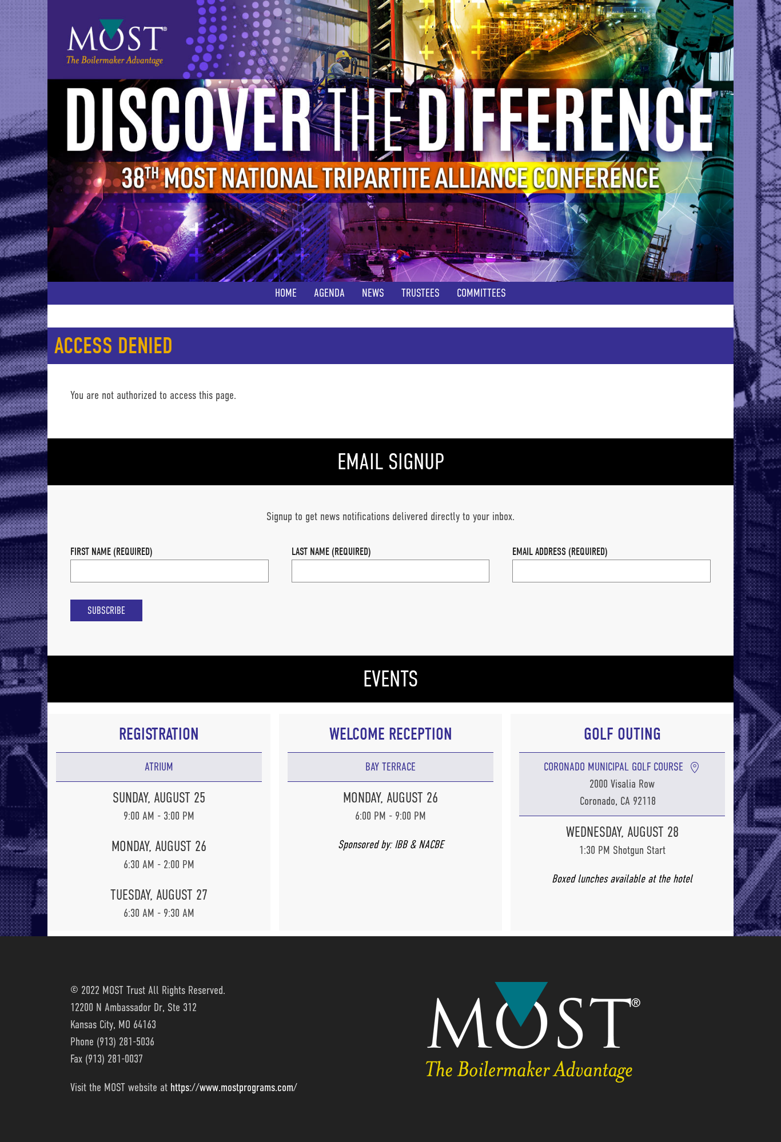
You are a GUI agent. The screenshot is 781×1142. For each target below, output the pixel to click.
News (373, 293)
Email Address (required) (560, 551)
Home (286, 293)
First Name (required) (111, 551)
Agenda (329, 293)
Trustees (420, 293)
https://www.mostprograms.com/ (233, 1087)
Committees (481, 293)
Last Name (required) (331, 551)
